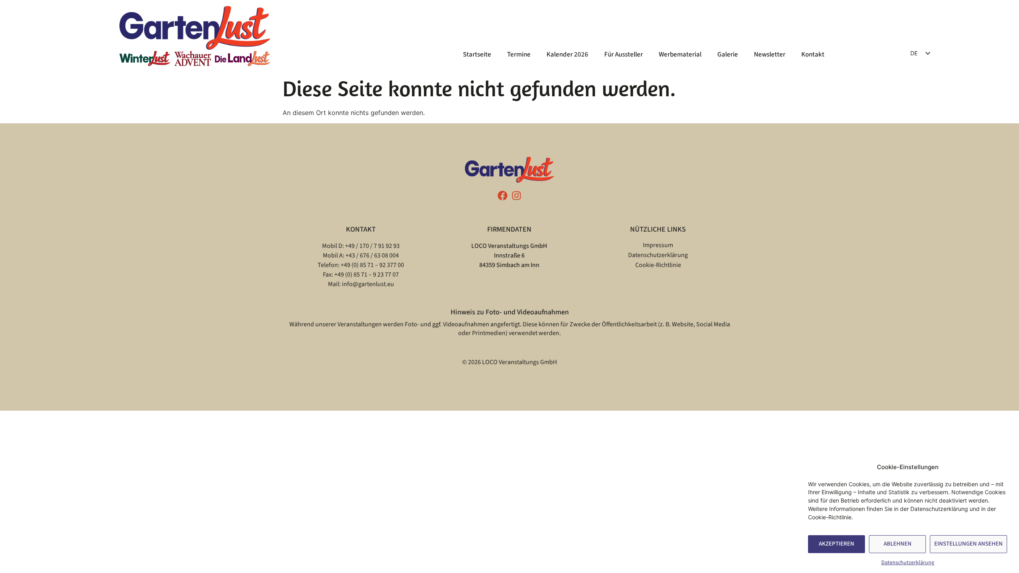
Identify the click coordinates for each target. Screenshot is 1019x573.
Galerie (727, 54)
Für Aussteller (623, 54)
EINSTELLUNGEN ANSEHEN (968, 544)
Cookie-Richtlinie (658, 265)
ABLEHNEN (898, 544)
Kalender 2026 (567, 54)
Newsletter (769, 54)
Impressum (658, 245)
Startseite (477, 54)
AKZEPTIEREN (836, 544)
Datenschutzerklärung (907, 563)
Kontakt (812, 54)
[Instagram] (516, 196)
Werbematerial (680, 54)
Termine (519, 54)
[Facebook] (503, 196)
